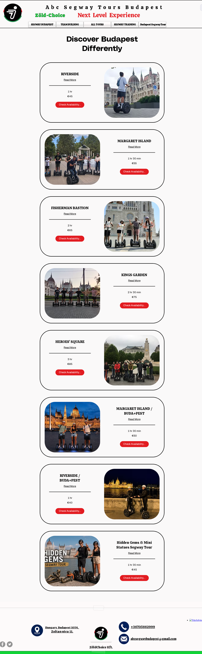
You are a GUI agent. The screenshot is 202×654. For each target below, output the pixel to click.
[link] (70, 74)
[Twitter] (10, 644)
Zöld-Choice (51, 15)
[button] (69, 105)
